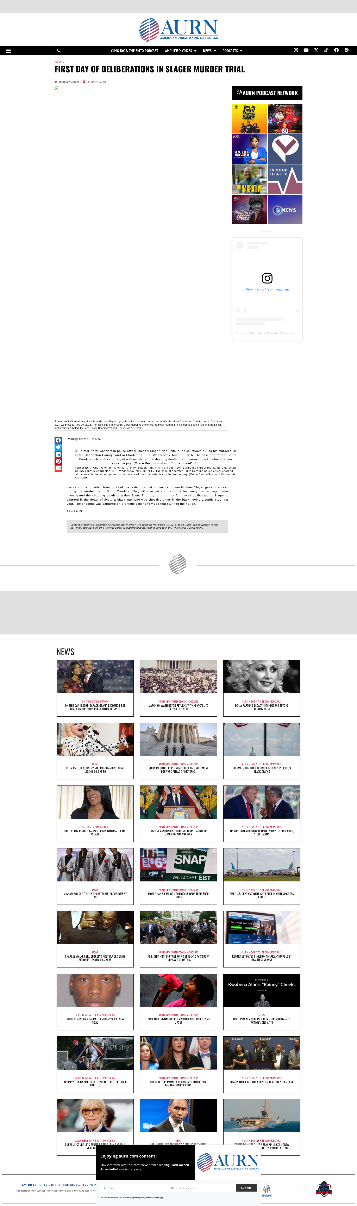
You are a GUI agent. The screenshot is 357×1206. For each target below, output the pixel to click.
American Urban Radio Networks (257, 333)
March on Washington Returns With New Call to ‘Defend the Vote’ (179, 707)
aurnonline (291, 333)
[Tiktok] (326, 50)
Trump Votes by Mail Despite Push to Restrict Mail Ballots (95, 1083)
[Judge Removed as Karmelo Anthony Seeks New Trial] (95, 990)
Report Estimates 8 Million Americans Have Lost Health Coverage (262, 958)
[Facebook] (336, 50)
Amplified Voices (178, 50)
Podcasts (230, 50)
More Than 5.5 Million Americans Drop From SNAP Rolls (178, 895)
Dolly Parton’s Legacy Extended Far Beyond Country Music (261, 707)
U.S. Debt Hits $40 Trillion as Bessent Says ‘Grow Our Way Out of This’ (178, 958)
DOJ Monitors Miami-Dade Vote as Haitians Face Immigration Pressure (178, 1083)
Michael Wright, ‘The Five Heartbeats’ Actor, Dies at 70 (95, 895)
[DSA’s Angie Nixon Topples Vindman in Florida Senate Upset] (178, 990)
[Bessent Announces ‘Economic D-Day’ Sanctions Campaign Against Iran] (178, 802)
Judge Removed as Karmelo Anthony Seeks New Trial (95, 1020)
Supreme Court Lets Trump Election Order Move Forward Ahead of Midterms (178, 770)
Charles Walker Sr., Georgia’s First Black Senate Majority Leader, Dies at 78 (95, 958)
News (207, 50)
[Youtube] (306, 50)
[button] (58, 440)
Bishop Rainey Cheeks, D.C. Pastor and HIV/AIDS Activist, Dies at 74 (261, 1020)
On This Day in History (95, 701)
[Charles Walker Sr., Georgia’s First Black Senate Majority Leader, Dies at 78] (95, 927)
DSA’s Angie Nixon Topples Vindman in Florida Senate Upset (178, 1020)
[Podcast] (346, 50)
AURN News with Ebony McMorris (178, 701)
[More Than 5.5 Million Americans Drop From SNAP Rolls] (178, 864)
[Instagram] (295, 50)
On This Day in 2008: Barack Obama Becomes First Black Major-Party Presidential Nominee (95, 707)
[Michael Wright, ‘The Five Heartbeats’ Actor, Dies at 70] (95, 864)
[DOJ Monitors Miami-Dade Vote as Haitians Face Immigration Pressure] (178, 1053)
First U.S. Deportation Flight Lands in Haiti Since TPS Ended (262, 895)
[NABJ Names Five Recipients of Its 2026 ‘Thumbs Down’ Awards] (178, 1115)
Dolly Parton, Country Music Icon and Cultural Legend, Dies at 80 (95, 770)
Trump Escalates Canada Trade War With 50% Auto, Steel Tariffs (262, 832)
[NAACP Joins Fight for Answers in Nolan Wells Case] (262, 1053)
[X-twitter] (316, 50)
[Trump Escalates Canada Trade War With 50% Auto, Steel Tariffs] (262, 802)
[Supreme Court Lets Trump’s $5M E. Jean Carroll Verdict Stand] (95, 1115)
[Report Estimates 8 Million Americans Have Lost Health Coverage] (262, 927)
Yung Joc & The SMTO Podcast (134, 50)
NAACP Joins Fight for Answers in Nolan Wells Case (261, 1082)
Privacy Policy (140, 1198)
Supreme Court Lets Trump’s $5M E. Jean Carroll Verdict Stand (95, 1146)
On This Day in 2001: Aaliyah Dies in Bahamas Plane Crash (95, 832)
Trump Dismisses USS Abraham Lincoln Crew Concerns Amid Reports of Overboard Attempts (262, 1146)
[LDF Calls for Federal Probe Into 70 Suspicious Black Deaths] (262, 739)
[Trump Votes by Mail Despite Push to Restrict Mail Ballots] (95, 1053)
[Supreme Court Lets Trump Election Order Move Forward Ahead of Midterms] (178, 739)
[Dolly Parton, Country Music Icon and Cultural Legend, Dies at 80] (95, 739)
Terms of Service (153, 1198)
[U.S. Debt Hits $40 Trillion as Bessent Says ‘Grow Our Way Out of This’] (178, 927)
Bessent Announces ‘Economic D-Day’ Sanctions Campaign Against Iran (178, 832)
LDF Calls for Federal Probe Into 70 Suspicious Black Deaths (262, 770)
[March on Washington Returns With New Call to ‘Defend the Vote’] (178, 676)
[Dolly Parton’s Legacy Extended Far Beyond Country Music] (262, 676)
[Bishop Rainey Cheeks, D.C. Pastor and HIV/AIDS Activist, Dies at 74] (262, 990)
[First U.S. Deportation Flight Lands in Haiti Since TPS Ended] (262, 864)
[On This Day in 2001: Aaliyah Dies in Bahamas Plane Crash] (95, 802)
